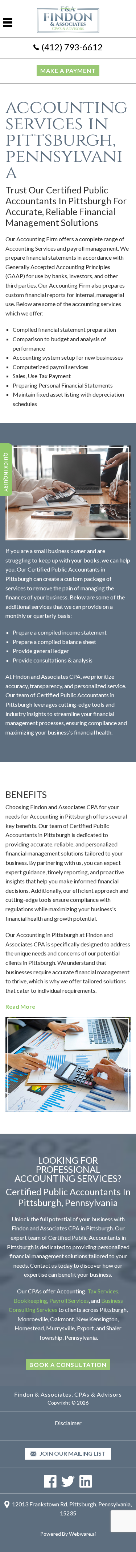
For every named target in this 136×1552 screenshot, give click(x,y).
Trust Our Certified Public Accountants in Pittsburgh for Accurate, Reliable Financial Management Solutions (66, 206)
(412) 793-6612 (72, 47)
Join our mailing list (72, 1453)
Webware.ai (82, 1534)
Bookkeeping (30, 1300)
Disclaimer (68, 1422)
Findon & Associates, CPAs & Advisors (68, 1394)
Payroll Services (69, 1300)
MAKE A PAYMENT (68, 70)
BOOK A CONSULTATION (68, 1364)
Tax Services (102, 1291)
